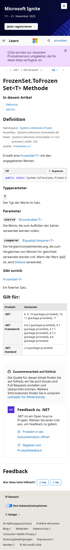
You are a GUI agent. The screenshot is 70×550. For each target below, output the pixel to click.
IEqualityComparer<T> (38, 240)
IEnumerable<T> (30, 220)
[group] (35, 178)
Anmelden (60, 40)
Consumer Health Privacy (18, 534)
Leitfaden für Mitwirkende (26, 397)
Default (20, 262)
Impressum (44, 539)
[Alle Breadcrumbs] (6, 70)
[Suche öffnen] (49, 40)
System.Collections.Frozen (36, 128)
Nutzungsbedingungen (17, 539)
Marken (8, 544)
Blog (6, 528)
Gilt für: (10, 109)
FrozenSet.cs (21, 146)
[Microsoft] (35, 40)
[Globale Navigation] (3, 40)
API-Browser (31, 70)
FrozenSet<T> (30, 156)
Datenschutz (41, 528)
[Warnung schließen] (64, 6)
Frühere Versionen (48, 523)
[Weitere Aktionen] (63, 70)
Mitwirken (22, 528)
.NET (16, 70)
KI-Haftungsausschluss (17, 523)
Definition (12, 104)
